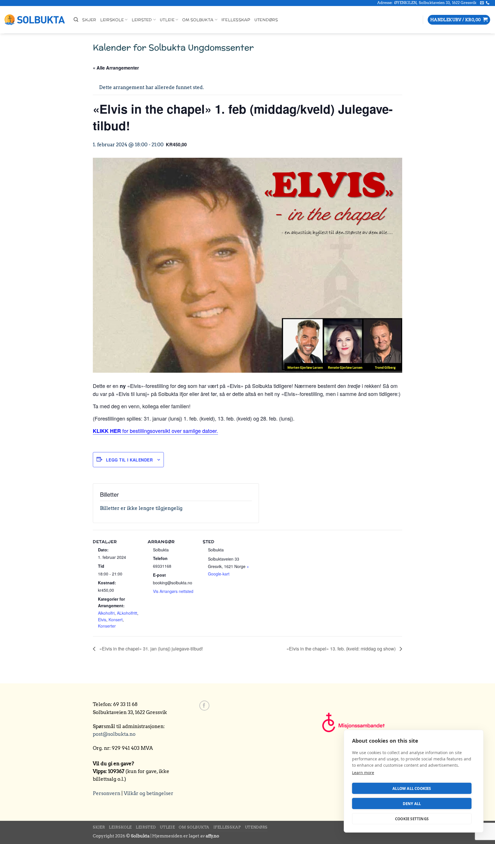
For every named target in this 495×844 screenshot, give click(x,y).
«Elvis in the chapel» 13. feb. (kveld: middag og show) (341, 648)
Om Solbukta (197, 20)
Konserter (107, 626)
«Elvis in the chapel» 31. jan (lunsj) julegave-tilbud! (150, 648)
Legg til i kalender (129, 460)
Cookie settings (412, 818)
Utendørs (266, 20)
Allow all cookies (411, 788)
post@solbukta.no (114, 734)
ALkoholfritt (127, 613)
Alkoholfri (106, 613)
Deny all (412, 803)
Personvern (106, 793)
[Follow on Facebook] (204, 706)
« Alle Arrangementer (116, 67)
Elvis (102, 619)
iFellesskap (235, 20)
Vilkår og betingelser (148, 793)
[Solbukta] (34, 19)
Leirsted (142, 20)
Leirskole (112, 20)
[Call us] (488, 3)
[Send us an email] (482, 3)
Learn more (363, 772)
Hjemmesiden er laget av (185, 836)
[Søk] (76, 19)
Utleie (167, 20)
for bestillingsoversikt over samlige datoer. (155, 431)
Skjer (89, 20)
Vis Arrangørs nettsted (173, 591)
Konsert (116, 619)
